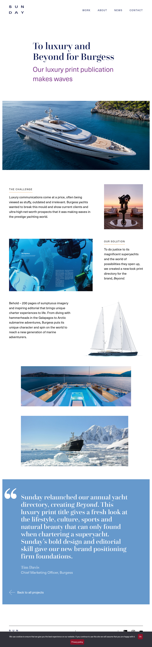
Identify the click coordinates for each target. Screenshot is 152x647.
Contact (136, 10)
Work (86, 10)
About (102, 10)
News (118, 10)
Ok (140, 636)
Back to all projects (30, 592)
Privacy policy (77, 641)
